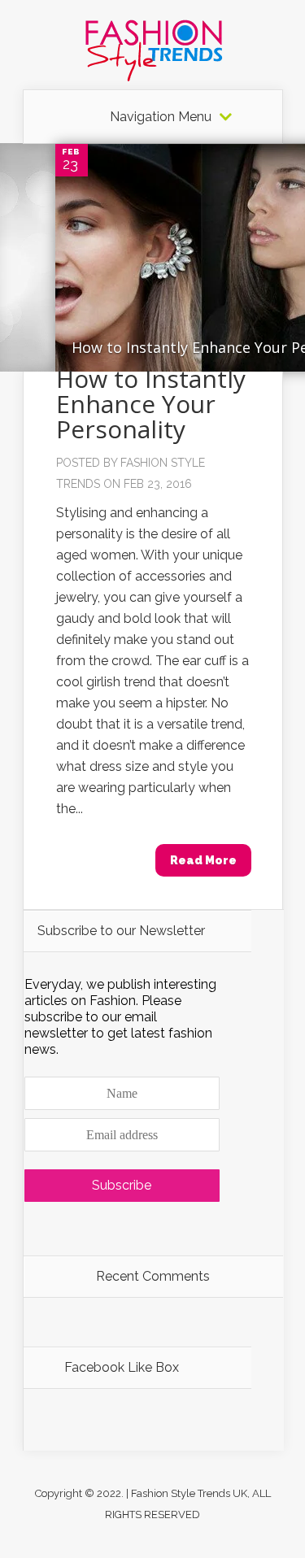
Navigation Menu (160, 117)
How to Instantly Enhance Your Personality (151, 404)
